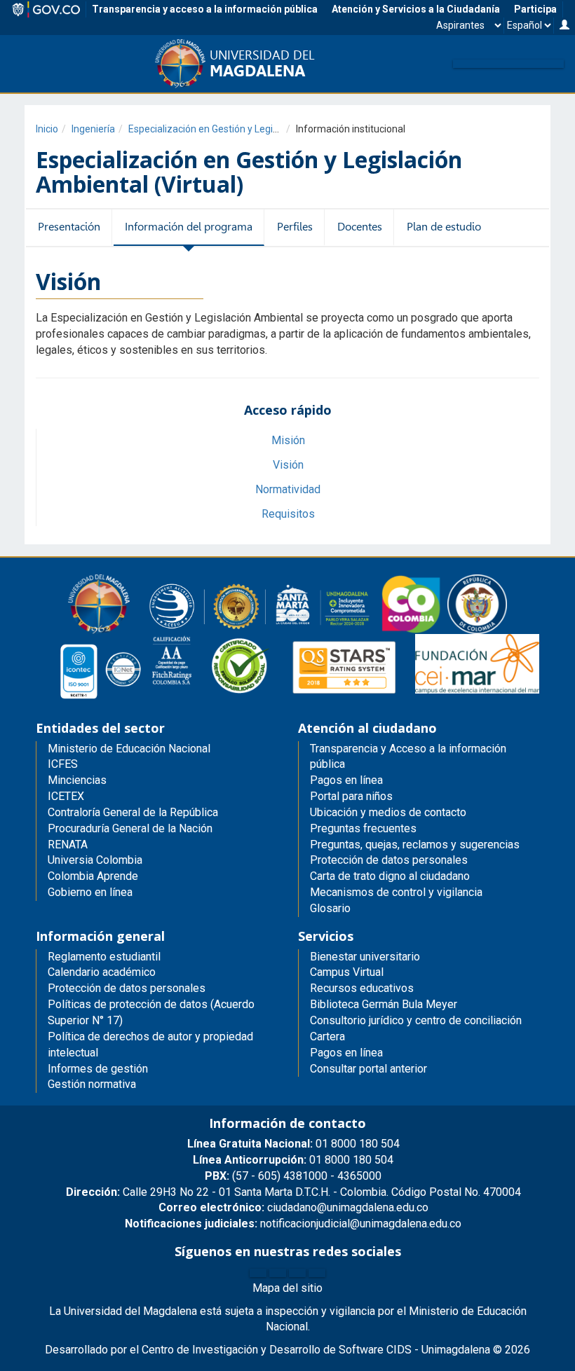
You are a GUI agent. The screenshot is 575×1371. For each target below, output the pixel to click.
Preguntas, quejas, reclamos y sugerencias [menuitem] (415, 844)
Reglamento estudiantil (104, 956)
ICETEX (66, 796)
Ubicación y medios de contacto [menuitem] (388, 812)
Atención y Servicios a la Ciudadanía (416, 9)
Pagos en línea (346, 1052)
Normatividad (287, 489)
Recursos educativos (362, 988)
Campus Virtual (347, 972)
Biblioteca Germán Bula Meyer (383, 1004)
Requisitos (288, 514)
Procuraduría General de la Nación (130, 828)
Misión (288, 440)
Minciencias (77, 780)
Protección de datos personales (126, 988)
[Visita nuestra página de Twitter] (277, 1273)
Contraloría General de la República (133, 812)
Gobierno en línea (90, 892)
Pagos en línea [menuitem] (346, 780)
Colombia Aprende (93, 876)
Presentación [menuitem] (69, 226)
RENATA (68, 844)
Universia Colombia (95, 860)
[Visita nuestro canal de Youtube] (317, 1273)
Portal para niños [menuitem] (351, 796)
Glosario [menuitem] (330, 908)
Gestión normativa (92, 1084)
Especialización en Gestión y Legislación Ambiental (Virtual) (259, 129)
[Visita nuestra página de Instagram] (297, 1273)
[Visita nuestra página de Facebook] (258, 1273)
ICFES (63, 764)
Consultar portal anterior (368, 1068)
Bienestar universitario (365, 956)
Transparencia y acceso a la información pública (205, 9)
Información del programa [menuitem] (188, 226)
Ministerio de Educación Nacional (129, 748)
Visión (288, 464)
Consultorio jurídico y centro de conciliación (416, 1020)
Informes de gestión (98, 1068)
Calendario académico (102, 972)
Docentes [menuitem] (359, 226)
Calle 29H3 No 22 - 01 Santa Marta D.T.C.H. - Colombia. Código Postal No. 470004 (293, 1192)
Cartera (327, 1036)
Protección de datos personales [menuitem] (389, 860)
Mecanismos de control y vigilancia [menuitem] (396, 892)
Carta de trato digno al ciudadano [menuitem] (390, 876)
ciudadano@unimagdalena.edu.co (293, 1207)
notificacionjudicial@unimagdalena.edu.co (293, 1223)
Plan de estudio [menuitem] (444, 226)
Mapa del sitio (287, 1288)
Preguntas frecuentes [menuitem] (363, 828)
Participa (535, 9)
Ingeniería (93, 129)
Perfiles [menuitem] (295, 226)
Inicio (47, 129)
